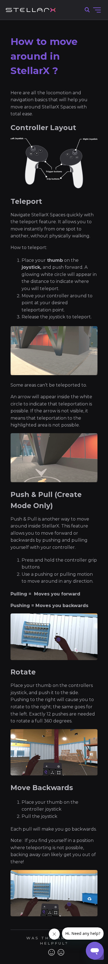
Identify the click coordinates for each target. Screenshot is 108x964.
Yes (51, 952)
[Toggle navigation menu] (96, 10)
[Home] (30, 10)
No (61, 952)
